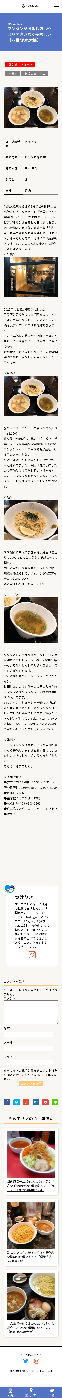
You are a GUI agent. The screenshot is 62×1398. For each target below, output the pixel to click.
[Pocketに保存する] (45, 1104)
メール (8, 1042)
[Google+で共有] (26, 1104)
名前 (7, 1028)
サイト (8, 1056)
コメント (10, 998)
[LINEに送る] (55, 1104)
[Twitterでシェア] (16, 1104)
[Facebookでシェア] (7, 1104)
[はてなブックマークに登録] (36, 1104)
